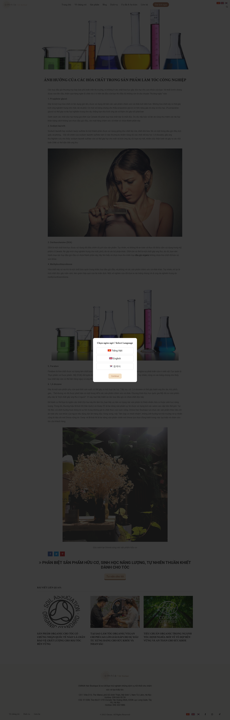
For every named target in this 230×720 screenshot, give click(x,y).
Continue (115, 376)
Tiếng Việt (116, 350)
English (117, 358)
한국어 (117, 366)
